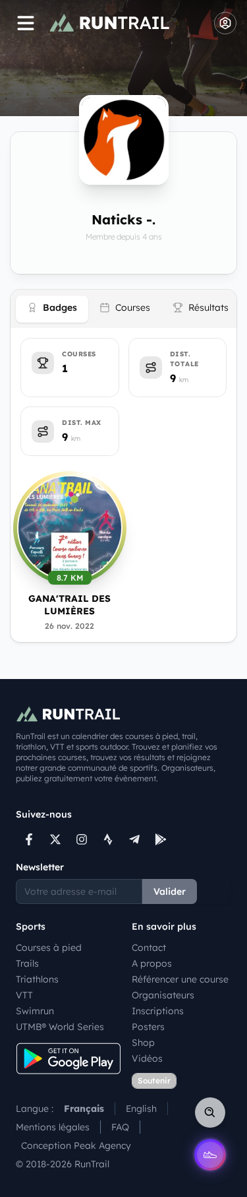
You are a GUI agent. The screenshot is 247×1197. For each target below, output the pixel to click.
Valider (169, 891)
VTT (24, 995)
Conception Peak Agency (76, 1145)
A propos (152, 963)
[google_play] (161, 839)
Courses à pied (49, 948)
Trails (27, 963)
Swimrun (35, 1011)
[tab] (52, 309)
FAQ (120, 1127)
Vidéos (147, 1058)
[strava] (108, 839)
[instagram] (82, 839)
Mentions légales (53, 1127)
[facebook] (29, 839)
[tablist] (123, 309)
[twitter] (55, 839)
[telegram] (134, 839)
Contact (149, 948)
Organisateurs (163, 995)
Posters (148, 1027)
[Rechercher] (210, 1112)
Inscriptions (158, 1011)
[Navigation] (26, 23)
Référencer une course (180, 979)
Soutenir (154, 1080)
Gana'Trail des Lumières (69, 605)
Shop (143, 1043)
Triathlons (37, 979)
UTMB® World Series (60, 1027)
